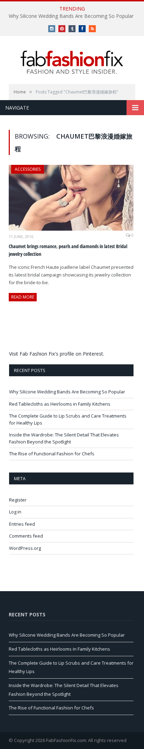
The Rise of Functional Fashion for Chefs (51, 453)
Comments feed (26, 536)
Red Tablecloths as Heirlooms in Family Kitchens (59, 404)
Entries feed (22, 524)
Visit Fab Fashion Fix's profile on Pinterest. (56, 353)
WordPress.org (25, 548)
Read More (22, 297)
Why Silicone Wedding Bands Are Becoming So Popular (71, 16)
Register (18, 500)
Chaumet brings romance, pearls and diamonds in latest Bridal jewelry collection (68, 250)
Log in (15, 512)
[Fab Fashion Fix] (72, 62)
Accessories (28, 169)
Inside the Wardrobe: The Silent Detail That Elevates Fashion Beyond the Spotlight (64, 438)
